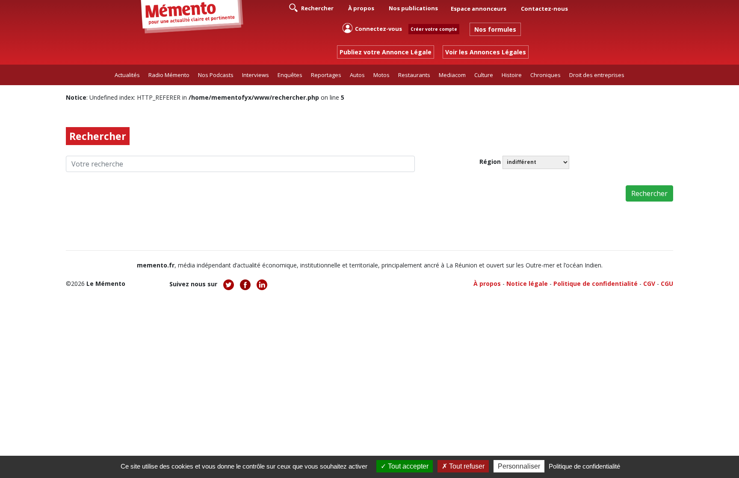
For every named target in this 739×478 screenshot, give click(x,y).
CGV (649, 283)
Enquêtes (290, 75)
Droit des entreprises (596, 75)
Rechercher (317, 8)
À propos (361, 8)
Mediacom (452, 75)
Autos (357, 75)
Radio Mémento (168, 75)
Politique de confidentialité (595, 283)
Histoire (512, 75)
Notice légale (527, 283)
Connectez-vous (378, 29)
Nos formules (495, 29)
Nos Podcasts (216, 75)
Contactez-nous (544, 8)
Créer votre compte (434, 29)
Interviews (255, 75)
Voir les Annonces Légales (485, 52)
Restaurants (414, 75)
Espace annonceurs (478, 8)
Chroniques (545, 75)
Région (490, 161)
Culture (483, 75)
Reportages (326, 75)
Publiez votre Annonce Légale (386, 52)
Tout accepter (407, 466)
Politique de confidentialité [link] (584, 466)
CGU (667, 283)
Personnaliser (519, 466)
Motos (381, 75)
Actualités (127, 75)
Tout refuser (466, 466)
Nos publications (413, 8)
